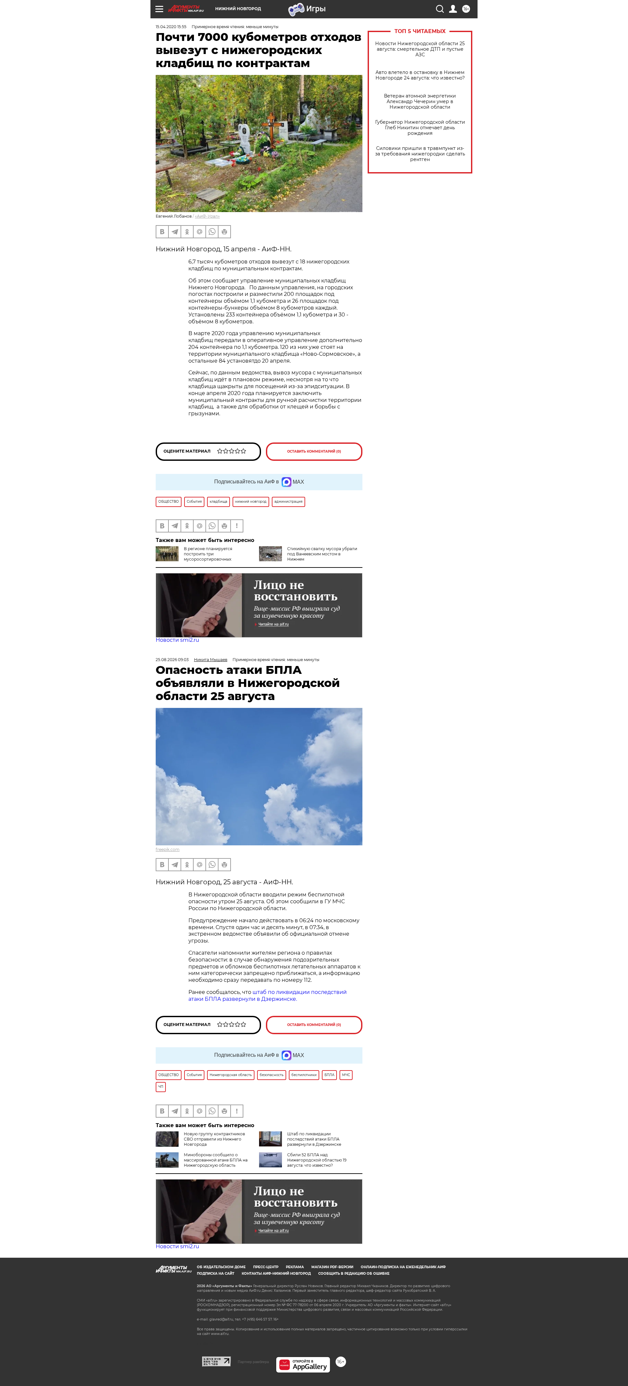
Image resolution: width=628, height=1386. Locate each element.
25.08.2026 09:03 (172, 659)
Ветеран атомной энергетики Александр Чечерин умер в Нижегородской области (420, 101)
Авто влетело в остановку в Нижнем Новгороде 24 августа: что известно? (420, 75)
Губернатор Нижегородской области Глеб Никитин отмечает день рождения (420, 127)
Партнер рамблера (253, 1362)
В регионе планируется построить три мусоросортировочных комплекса (194, 556)
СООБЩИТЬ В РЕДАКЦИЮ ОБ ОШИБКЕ (354, 1273)
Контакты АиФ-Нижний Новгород (276, 1273)
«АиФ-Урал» (207, 216)
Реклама (295, 1267)
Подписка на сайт (215, 1273)
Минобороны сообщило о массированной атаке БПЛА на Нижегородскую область (216, 1160)
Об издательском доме (221, 1267)
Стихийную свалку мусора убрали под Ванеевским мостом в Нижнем (322, 554)
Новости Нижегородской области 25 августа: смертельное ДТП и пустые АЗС (420, 49)
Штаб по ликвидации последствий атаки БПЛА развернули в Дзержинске (314, 1139)
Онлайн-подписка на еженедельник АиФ (403, 1267)
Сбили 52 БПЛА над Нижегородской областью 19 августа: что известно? (316, 1160)
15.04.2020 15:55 (171, 26)
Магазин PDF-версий (332, 1267)
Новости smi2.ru (177, 640)
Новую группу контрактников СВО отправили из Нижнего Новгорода (214, 1139)
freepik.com (168, 849)
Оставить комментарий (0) (314, 451)
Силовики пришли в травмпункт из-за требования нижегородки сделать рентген (420, 154)
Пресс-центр (265, 1267)
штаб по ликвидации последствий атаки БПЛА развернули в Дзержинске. (267, 995)
